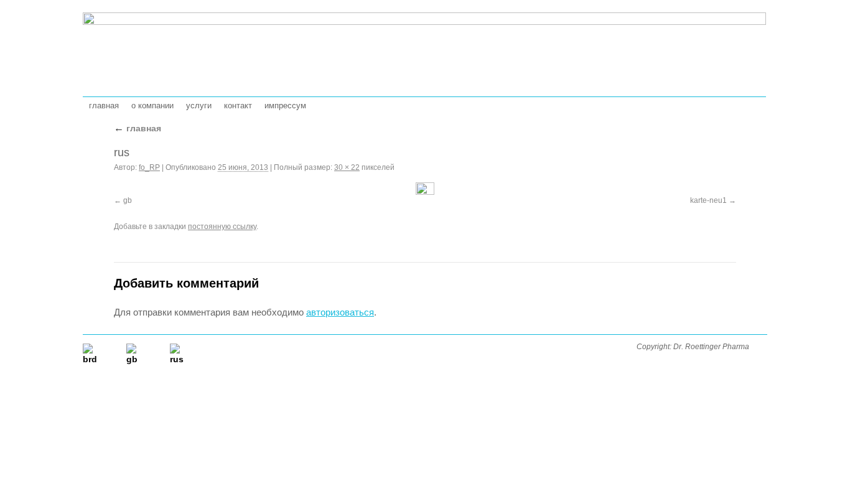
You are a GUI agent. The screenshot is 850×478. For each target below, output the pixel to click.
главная (104, 105)
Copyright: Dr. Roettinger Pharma (693, 346)
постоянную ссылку (222, 226)
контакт (238, 105)
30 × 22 (347, 167)
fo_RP (149, 167)
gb (127, 200)
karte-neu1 (708, 200)
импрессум (285, 105)
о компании (152, 105)
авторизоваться (340, 312)
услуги (199, 105)
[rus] (425, 189)
